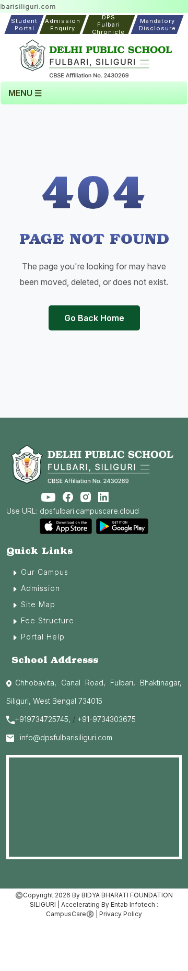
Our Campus (44, 571)
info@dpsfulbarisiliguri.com (66, 737)
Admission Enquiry (63, 24)
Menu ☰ (25, 93)
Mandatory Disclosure (157, 24)
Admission (40, 588)
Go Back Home (94, 318)
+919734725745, (42, 719)
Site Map (38, 604)
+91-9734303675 (106, 719)
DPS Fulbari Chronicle (108, 24)
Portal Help (43, 636)
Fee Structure (47, 620)
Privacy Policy (120, 914)
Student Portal (24, 24)
